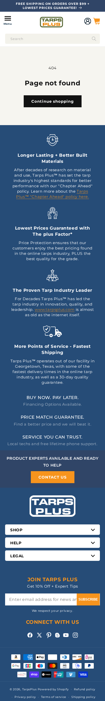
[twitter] (39, 635)
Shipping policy (83, 697)
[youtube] (66, 635)
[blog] (57, 637)
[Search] (94, 39)
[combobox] (52, 39)
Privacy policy (25, 697)
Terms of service (53, 697)
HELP (15, 542)
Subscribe (88, 599)
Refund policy (84, 689)
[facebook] (30, 635)
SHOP (16, 529)
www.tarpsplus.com (54, 309)
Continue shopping (52, 101)
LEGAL (17, 555)
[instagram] (75, 635)
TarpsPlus (29, 689)
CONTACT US (52, 477)
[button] (7, 21)
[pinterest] (49, 635)
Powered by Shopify (53, 689)
